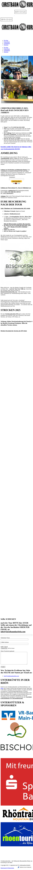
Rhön (2, 688)
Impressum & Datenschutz (7, 868)
